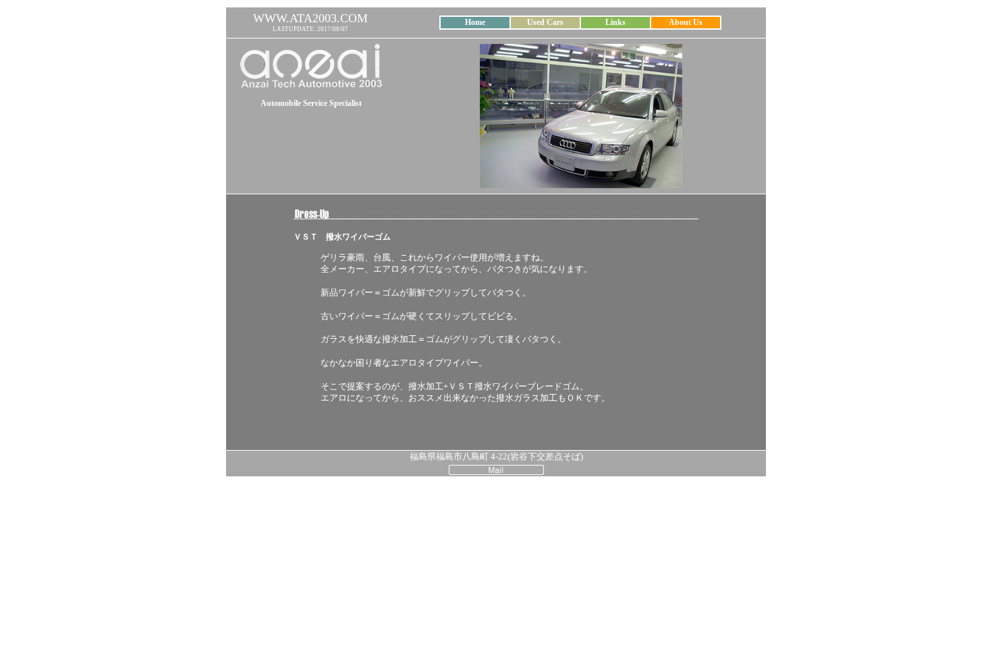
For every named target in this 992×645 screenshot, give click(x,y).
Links (615, 22)
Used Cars (545, 22)
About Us (685, 22)
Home (475, 22)
